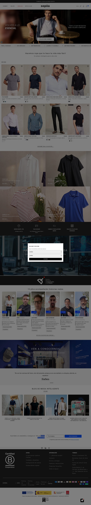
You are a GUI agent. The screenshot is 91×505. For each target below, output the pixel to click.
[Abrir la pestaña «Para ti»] (82, 500)
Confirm (45, 259)
